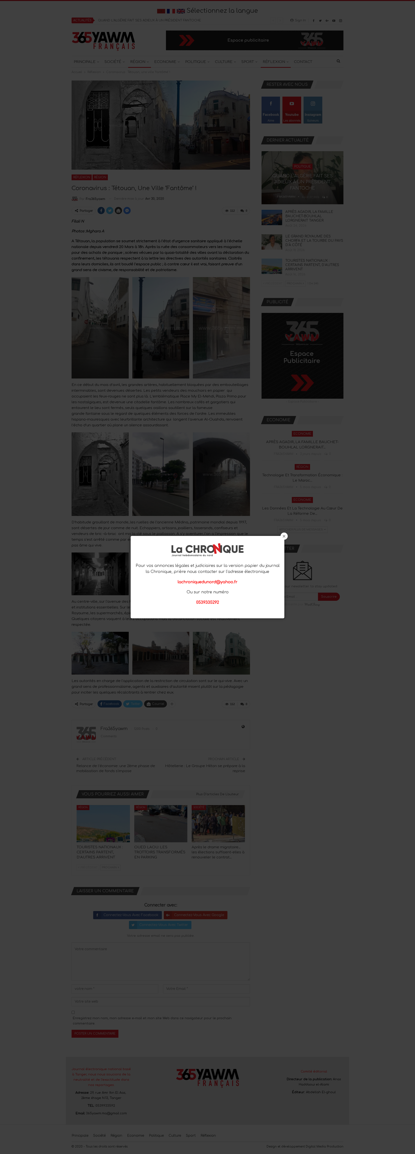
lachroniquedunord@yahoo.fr (208, 582)
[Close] (284, 536)
